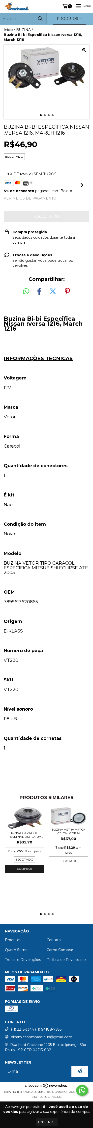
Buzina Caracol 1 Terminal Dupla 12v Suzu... (24, 835)
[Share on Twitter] (53, 291)
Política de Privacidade (66, 959)
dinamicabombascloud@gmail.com (41, 1037)
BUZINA (23, 30)
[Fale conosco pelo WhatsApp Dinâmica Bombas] (82, 1090)
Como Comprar (60, 950)
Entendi (46, 1122)
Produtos (13, 940)
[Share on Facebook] (39, 291)
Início (8, 30)
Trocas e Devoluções (23, 959)
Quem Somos (17, 950)
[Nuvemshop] (46, 1087)
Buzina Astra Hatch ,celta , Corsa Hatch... (69, 831)
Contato (54, 940)
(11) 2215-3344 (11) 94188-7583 (36, 1029)
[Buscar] (40, 18)
